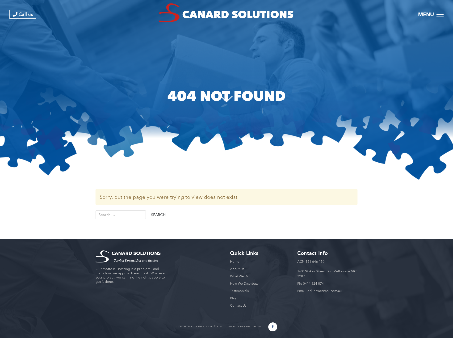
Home (234, 261)
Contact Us (238, 305)
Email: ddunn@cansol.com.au (319, 291)
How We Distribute (244, 283)
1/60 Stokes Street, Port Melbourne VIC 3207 (327, 273)
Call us (25, 14)
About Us (237, 269)
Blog (233, 298)
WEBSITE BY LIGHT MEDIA (244, 326)
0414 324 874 (313, 283)
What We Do (239, 276)
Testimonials (239, 291)
